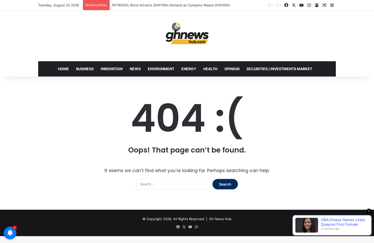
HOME (63, 69)
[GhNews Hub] (187, 33)
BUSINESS (85, 69)
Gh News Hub (220, 219)
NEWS (135, 69)
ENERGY (188, 69)
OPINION (231, 69)
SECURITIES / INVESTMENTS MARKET (279, 69)
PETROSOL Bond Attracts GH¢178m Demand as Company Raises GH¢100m (171, 5)
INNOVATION (112, 69)
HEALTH (210, 69)
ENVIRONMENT (161, 69)
